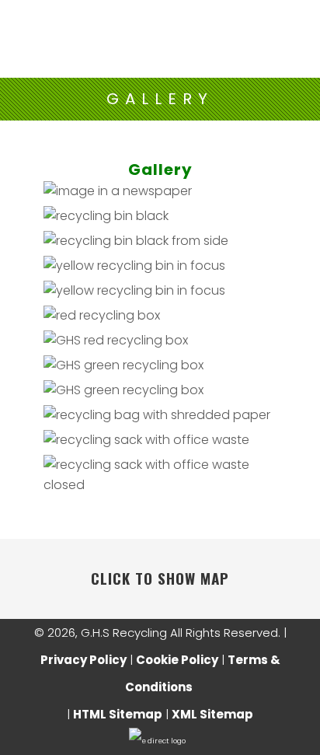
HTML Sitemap (117, 714)
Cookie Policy (177, 660)
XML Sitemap (212, 714)
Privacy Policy (83, 660)
